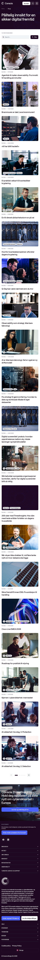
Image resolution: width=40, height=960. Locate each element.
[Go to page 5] (24, 775)
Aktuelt (3, 850)
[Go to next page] (28, 775)
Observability (5, 866)
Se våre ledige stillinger (29, 918)
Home (3, 8)
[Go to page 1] (16, 775)
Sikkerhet (4, 858)
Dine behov (4, 846)
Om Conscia (5, 854)
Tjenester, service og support (10, 870)
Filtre (35, 37)
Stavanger (4, 928)
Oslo (2, 924)
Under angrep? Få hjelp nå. (11, 918)
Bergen (3, 935)
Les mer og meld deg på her (20, 809)
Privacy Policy (16, 946)
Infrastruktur (5, 862)
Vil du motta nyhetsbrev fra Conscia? (14, 833)
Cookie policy (6, 946)
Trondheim (4, 931)
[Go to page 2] (19, 775)
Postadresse (5, 939)
